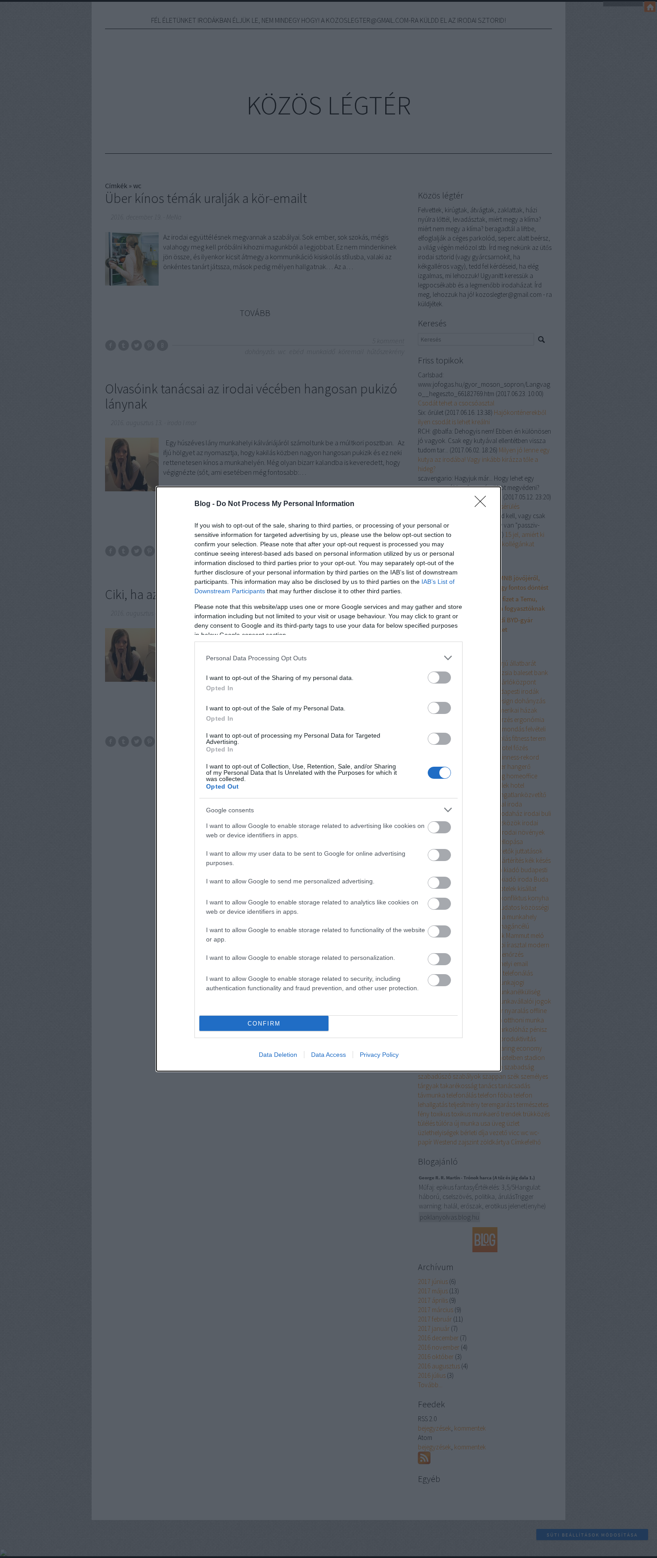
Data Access (328, 1054)
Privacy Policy (379, 1054)
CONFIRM (264, 1023)
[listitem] (328, 658)
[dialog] (328, 779)
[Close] (483, 504)
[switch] (439, 677)
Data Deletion (278, 1054)
